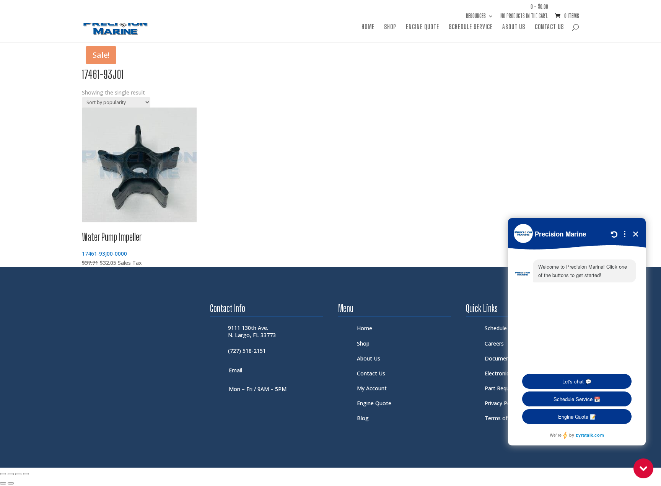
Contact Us (549, 27)
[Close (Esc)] (26, 474)
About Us (513, 27)
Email (235, 370)
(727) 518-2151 (247, 350)
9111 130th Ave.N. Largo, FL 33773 (252, 331)
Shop (390, 27)
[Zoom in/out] (3, 474)
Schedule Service (471, 27)
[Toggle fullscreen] (11, 474)
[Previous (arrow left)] (3, 483)
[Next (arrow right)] (11, 483)
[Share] (18, 474)
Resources (476, 16)
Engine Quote (422, 27)
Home (367, 27)
